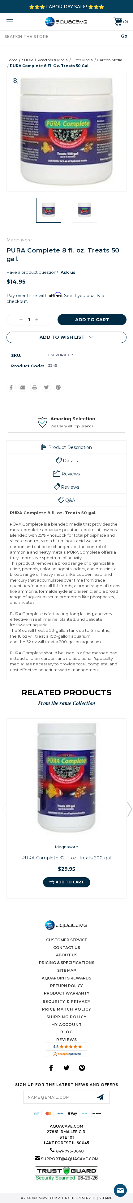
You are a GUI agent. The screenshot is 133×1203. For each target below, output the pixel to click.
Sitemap (106, 1198)
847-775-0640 (70, 1151)
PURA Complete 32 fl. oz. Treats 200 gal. (66, 858)
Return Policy (66, 985)
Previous (4, 809)
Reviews (66, 1039)
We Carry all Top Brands (71, 426)
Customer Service (66, 940)
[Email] (23, 387)
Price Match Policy (66, 1009)
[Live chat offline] (120, 1190)
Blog (66, 1032)
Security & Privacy (67, 1001)
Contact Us (66, 947)
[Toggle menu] (18, 21)
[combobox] (66, 36)
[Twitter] (46, 387)
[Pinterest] (58, 387)
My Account (66, 1024)
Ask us (68, 272)
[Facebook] (11, 387)
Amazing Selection (72, 419)
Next (129, 809)
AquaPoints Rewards (66, 978)
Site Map (66, 970)
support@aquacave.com (69, 1159)
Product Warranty (66, 993)
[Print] (34, 387)
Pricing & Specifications (66, 962)
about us (66, 955)
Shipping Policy (66, 1017)
